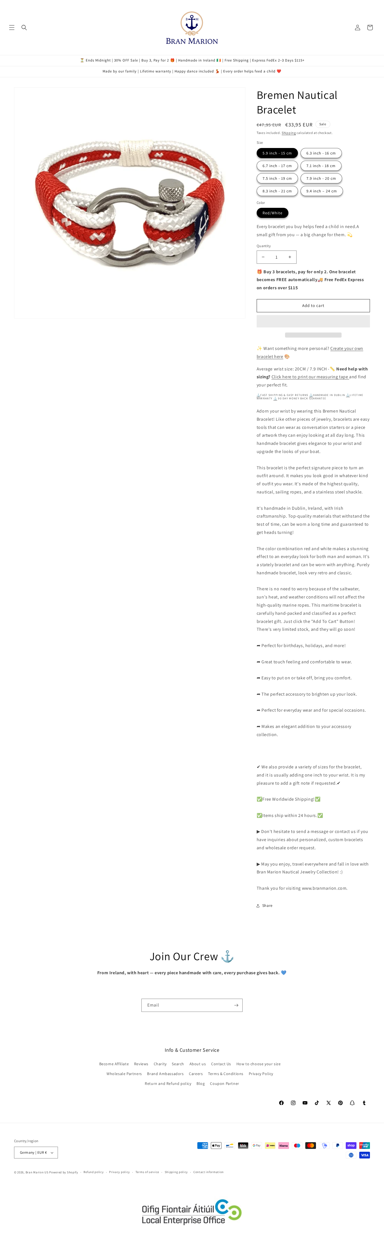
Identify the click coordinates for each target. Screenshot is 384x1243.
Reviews (141, 1063)
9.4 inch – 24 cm (321, 190)
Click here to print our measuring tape (310, 377)
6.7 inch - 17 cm (277, 165)
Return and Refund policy (168, 1083)
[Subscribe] (236, 1005)
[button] (313, 321)
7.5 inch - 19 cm (277, 178)
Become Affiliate (114, 1063)
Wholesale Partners (124, 1073)
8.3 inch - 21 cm (277, 190)
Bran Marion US (37, 1172)
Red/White (273, 212)
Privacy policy (119, 1172)
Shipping (289, 133)
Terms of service (147, 1172)
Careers (196, 1073)
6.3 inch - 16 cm (321, 153)
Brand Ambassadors (165, 1073)
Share (267, 905)
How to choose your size (258, 1063)
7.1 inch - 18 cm (321, 165)
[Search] (24, 27)
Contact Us (221, 1063)
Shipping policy (176, 1172)
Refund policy (93, 1172)
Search (178, 1063)
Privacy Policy (261, 1073)
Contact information (208, 1172)
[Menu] (12, 27)
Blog (200, 1083)
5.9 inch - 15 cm (277, 153)
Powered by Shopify (63, 1172)
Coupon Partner (224, 1083)
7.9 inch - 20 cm (321, 178)
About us (197, 1063)
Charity (160, 1063)
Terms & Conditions (225, 1073)
